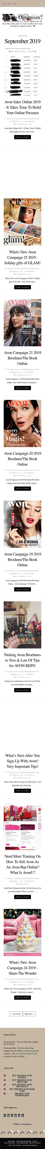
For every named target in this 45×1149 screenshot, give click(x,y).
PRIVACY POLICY (35, 1143)
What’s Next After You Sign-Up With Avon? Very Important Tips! (22, 761)
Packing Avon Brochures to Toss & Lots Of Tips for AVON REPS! (22, 660)
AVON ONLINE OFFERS (23, 1141)
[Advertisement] (22, 171)
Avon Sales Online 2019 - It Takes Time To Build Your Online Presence (22, 107)
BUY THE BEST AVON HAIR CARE (22, 1090)
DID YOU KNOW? (9, 1143)
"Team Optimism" (22, 17)
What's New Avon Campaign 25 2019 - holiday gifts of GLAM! (22, 257)
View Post (22, 137)
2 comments (29, 674)
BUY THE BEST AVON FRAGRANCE (22, 1085)
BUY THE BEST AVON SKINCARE (22, 1081)
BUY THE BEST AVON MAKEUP (22, 1076)
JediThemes (34, 1145)
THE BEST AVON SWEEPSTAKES (22, 1094)
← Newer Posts (16, 1014)
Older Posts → (29, 1014)
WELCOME (11, 1141)
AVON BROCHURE (22, 1143)
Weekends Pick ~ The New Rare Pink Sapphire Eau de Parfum (21, 1043)
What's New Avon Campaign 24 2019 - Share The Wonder (22, 967)
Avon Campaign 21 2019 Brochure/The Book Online (22, 358)
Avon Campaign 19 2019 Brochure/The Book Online (22, 559)
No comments (29, 121)
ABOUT (34, 1141)
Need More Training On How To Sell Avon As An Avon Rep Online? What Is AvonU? (22, 864)
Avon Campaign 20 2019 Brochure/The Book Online (22, 458)
